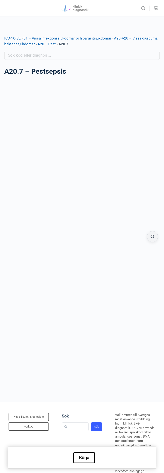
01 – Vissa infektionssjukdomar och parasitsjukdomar (67, 38)
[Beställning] (156, 8)
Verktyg (28, 426)
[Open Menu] (6, 8)
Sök (65, 416)
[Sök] (144, 8)
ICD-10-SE (12, 38)
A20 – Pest (47, 44)
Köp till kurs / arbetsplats (29, 416)
